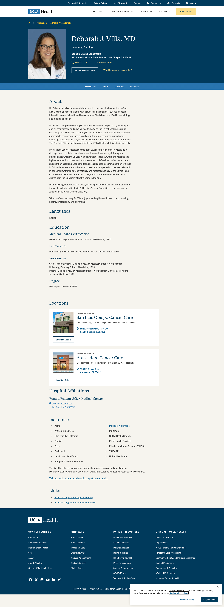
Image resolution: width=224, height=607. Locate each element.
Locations (144, 11)
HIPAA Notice (79, 588)
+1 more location (103, 62)
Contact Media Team (165, 563)
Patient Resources (120, 11)
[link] (30, 580)
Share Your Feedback (37, 542)
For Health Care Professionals (169, 552)
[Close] (218, 587)
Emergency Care (78, 552)
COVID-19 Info (119, 573)
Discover (163, 11)
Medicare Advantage (119, 425)
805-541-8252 (82, 62)
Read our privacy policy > (179, 593)
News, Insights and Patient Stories (171, 547)
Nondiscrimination (112, 588)
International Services (38, 547)
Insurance (134, 86)
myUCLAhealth (120, 3)
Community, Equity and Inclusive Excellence (175, 557)
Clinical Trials (77, 568)
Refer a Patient (100, 3)
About (106, 86)
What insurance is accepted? (117, 70)
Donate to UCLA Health (166, 568)
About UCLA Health (164, 537)
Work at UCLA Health (165, 573)
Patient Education (121, 547)
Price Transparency (122, 563)
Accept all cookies (209, 599)
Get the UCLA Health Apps (40, 568)
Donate (137, 3)
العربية (31, 557)
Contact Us (156, 3)
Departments (162, 542)
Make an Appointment (81, 557)
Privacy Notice (95, 588)
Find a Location (78, 542)
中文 (30, 552)
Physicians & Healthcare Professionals (53, 22)
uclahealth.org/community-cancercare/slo (75, 502)
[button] (77, 3)
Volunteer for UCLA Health (168, 578)
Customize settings (187, 599)
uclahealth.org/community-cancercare (74, 497)
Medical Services (78, 563)
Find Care (97, 11)
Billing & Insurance (122, 552)
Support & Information (123, 568)
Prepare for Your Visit (122, 537)
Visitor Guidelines (121, 542)
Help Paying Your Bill (122, 557)
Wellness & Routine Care (124, 578)
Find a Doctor (186, 11)
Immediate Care (78, 547)
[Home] (29, 22)
